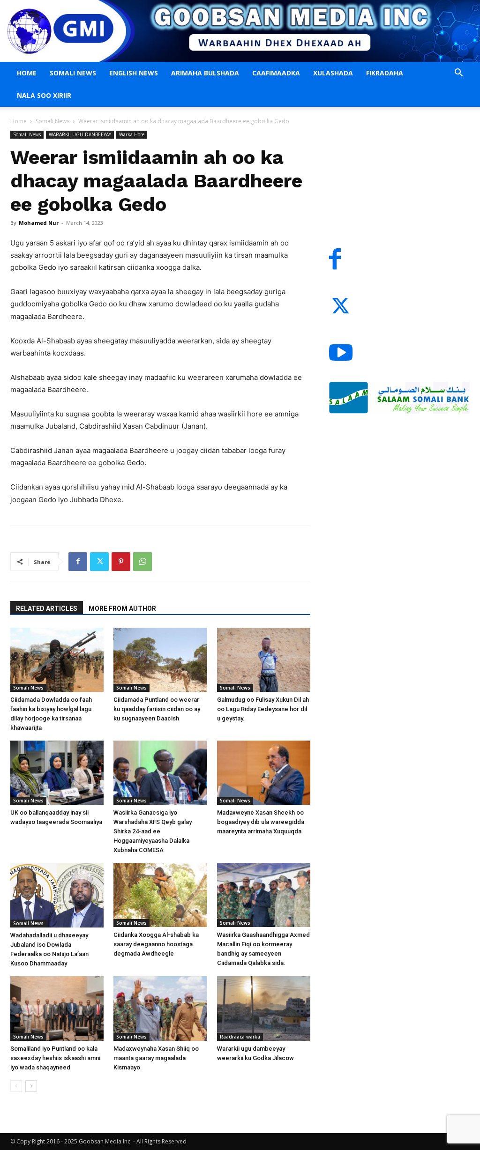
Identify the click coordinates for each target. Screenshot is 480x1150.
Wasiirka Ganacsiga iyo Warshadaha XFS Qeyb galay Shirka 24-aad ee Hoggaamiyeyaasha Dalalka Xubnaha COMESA (152, 831)
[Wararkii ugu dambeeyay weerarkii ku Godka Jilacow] (263, 1008)
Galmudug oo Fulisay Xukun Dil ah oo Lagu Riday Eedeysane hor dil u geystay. (263, 709)
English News (133, 72)
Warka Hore (131, 134)
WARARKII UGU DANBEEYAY (80, 134)
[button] (458, 73)
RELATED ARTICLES (46, 608)
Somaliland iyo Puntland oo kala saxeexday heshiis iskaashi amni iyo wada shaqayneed (55, 1058)
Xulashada (333, 72)
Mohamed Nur (39, 222)
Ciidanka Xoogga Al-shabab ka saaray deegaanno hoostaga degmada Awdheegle (156, 944)
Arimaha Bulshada (205, 72)
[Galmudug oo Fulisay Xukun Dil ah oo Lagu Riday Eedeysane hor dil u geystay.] (263, 660)
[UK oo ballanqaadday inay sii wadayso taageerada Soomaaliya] (57, 773)
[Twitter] (99, 561)
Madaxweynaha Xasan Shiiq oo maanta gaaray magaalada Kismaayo (156, 1058)
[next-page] (31, 1086)
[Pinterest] (121, 561)
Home (27, 72)
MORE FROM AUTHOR (122, 608)
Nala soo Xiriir (44, 95)
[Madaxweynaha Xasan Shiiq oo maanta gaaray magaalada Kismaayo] (160, 1008)
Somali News (73, 72)
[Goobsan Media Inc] (240, 31)
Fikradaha (384, 72)
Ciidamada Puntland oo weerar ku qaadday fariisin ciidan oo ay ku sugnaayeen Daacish (156, 709)
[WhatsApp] (142, 561)
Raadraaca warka (240, 1036)
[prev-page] (16, 1086)
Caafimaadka (276, 72)
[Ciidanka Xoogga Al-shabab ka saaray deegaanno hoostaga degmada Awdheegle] (160, 895)
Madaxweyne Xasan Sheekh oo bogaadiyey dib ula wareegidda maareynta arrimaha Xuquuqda (260, 822)
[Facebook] (77, 561)
